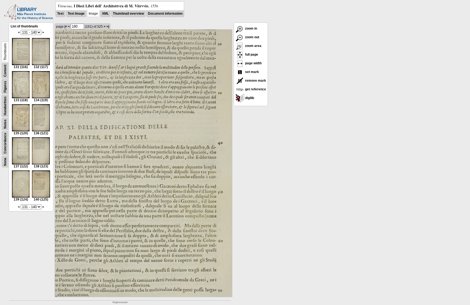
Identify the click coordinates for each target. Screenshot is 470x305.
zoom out (251, 37)
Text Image (76, 13)
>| (107, 26)
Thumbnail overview (128, 13)
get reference (255, 89)
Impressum (120, 302)
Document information (165, 13)
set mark (251, 72)
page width (253, 63)
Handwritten (5, 106)
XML (105, 13)
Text (60, 13)
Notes (5, 124)
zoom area (252, 46)
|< (65, 26)
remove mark (255, 80)
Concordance (5, 143)
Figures (5, 87)
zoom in (250, 28)
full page (251, 54)
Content (5, 71)
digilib (249, 98)
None (5, 162)
